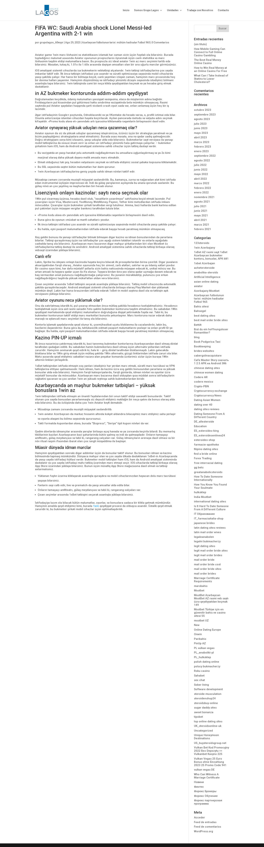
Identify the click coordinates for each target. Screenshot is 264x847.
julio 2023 (200, 123)
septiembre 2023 (205, 114)
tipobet (198, 716)
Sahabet (199, 675)
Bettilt (198, 324)
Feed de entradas (205, 822)
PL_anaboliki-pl (204, 652)
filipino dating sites (206, 449)
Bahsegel (200, 311)
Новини (199, 782)
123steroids (201, 243)
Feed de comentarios (207, 826)
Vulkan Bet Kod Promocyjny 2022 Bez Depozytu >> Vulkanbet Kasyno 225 (211, 751)
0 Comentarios (160, 42)
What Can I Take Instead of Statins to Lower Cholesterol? (211, 79)
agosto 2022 (202, 160)
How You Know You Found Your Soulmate (210, 486)
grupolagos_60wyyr (51, 42)
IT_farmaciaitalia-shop (208, 518)
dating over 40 (203, 404)
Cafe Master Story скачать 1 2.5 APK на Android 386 (211, 361)
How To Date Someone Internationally (208, 478)
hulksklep (200, 492)
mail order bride (204, 559)
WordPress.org (203, 831)
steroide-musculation (207, 694)
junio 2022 (200, 169)
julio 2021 (200, 206)
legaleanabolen (204, 537)
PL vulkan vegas (204, 648)
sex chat (199, 680)
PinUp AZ (200, 643)
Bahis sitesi (201, 306)
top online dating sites (208, 721)
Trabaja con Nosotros (200, 10)
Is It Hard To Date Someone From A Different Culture (211, 508)
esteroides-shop (204, 440)
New (197, 625)
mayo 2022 (201, 174)
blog (197, 337)
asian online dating (206, 281)
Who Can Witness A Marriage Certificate (207, 776)
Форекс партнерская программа (208, 802)
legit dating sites (204, 546)
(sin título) (200, 44)
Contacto (223, 10)
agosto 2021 (202, 201)
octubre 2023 (202, 110)
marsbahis (200, 586)
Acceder (199, 817)
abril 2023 (200, 137)
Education (200, 426)
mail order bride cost (207, 564)
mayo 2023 (201, 133)
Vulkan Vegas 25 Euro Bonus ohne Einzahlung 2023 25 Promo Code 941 (210, 762)
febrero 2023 (202, 146)
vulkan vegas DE (204, 769)
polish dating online (206, 661)
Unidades (173, 10)
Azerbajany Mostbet (206, 290)
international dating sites (210, 501)
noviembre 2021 (204, 197)
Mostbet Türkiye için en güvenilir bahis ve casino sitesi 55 (210, 612)
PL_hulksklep (202, 657)
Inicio (126, 10)
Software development (208, 689)
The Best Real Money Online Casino (207, 61)
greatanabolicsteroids (208, 472)
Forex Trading (203, 458)
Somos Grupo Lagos (146, 10)
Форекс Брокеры (205, 791)
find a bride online (205, 453)
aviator (198, 286)
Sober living (201, 684)
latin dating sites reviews (210, 527)
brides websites (204, 351)
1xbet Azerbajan (204, 263)
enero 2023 (201, 151)
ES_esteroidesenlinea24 (209, 435)
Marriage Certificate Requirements (207, 579)
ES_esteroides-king (206, 430)
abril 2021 (200, 220)
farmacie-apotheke (206, 444)
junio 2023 (200, 128)
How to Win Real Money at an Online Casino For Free (210, 69)
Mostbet (199, 590)
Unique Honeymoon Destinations (206, 737)
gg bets (198, 467)
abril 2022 (200, 178)
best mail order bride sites (211, 320)
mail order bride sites (207, 569)
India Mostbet (202, 497)
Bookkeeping (202, 346)
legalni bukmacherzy (207, 541)
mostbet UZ (201, 620)
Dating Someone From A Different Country (209, 415)
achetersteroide (204, 267)
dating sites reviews (206, 409)
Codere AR (201, 377)
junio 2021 (200, 210)
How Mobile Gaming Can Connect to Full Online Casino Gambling (209, 52)
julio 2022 (200, 165)
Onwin (198, 634)
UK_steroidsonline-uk (207, 726)
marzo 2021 (201, 224)
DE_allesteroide (204, 421)
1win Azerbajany (204, 247)
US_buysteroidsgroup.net (210, 743)
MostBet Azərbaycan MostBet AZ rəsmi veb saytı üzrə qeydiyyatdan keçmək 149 (211, 600)
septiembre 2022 (205, 155)
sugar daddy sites (205, 707)
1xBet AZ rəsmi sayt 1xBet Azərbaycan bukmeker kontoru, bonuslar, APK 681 (211, 255)
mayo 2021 (201, 215)
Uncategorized (203, 730)
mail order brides (205, 573)
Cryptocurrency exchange (210, 390)
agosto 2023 (202, 119)
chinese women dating (208, 372)
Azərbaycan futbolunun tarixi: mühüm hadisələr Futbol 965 (116, 42)
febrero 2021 (202, 229)
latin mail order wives (207, 532)
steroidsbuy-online (206, 703)
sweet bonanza (203, 712)
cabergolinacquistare (208, 355)
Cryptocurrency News (207, 395)
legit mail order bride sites (211, 550)
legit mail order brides (208, 555)
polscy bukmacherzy (207, 666)
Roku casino (202, 671)
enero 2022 (201, 192)
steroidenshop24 (205, 698)
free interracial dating (208, 463)
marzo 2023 (201, 142)
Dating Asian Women (207, 400)
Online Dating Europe (207, 629)
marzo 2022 (201, 183)
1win (96, 506)
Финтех (199, 786)
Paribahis (200, 639)
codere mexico (203, 381)
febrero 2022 (202, 188)
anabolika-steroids (206, 272)
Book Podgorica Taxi (207, 341)
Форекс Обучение (206, 796)
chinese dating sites (207, 368)
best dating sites (204, 315)
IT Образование (204, 514)
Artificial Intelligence (207, 277)
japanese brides (204, 523)
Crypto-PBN (201, 386)
